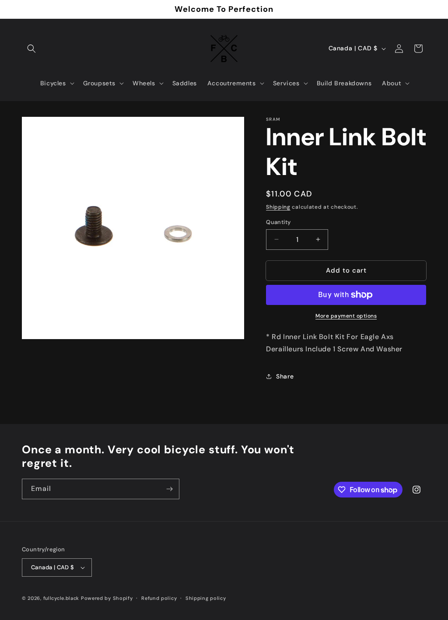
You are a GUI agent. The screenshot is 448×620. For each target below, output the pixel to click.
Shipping (278, 206)
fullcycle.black (61, 598)
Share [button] (285, 376)
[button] (31, 48)
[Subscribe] (169, 489)
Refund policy (159, 598)
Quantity (278, 222)
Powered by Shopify (107, 598)
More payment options (346, 315)
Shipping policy (206, 598)
